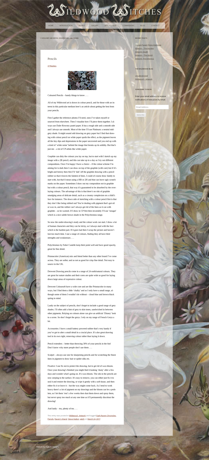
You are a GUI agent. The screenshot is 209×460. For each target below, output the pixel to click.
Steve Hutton (73, 419)
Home (50, 25)
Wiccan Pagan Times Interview (148, 45)
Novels (82, 25)
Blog (142, 25)
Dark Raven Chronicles (106, 415)
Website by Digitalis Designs (47, 447)
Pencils (52, 58)
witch (82, 419)
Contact (155, 25)
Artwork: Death (141, 52)
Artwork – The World (144, 55)
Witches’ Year (110, 25)
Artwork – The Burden (144, 48)
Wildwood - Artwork (77, 415)
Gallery (94, 25)
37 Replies (52, 66)
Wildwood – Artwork (143, 79)
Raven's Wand (61, 419)
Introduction (66, 25)
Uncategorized (141, 75)
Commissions (128, 25)
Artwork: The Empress (144, 58)
